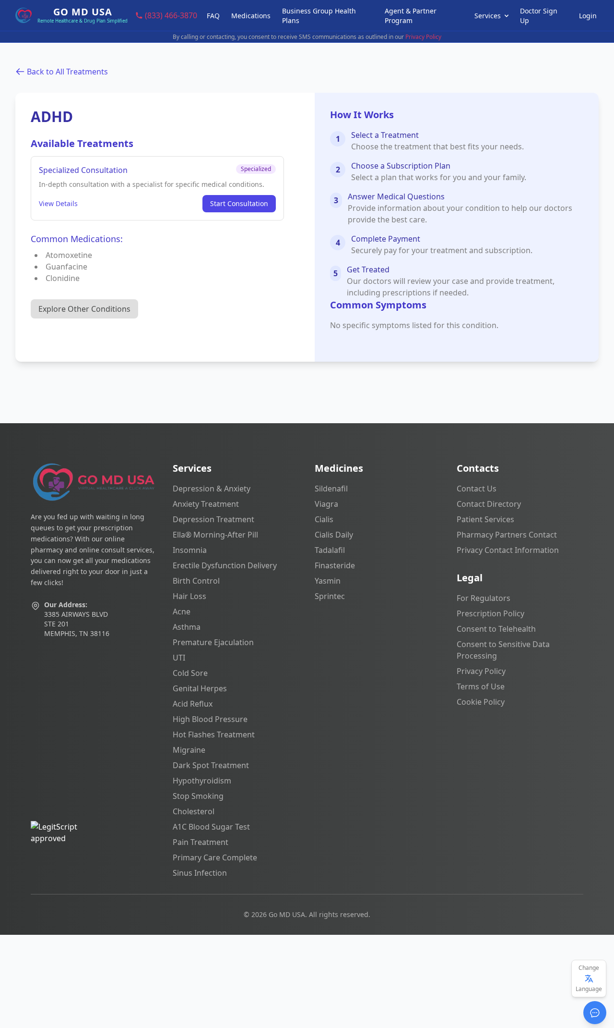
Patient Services (485, 519)
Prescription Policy (490, 613)
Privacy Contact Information (508, 550)
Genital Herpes (200, 688)
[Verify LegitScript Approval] (94, 850)
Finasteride (335, 565)
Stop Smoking (198, 796)
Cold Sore (190, 673)
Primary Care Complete (215, 857)
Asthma (187, 627)
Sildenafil (331, 488)
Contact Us (476, 488)
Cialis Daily (334, 534)
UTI (179, 657)
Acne (181, 611)
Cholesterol (193, 811)
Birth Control (196, 580)
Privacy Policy (423, 37)
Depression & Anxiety (211, 488)
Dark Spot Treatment (211, 765)
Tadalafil (330, 550)
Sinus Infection (200, 873)
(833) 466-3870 (171, 15)
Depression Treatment (213, 519)
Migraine (189, 750)
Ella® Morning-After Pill (215, 534)
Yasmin (328, 580)
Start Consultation (239, 203)
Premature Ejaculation (213, 642)
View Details (58, 203)
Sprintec (330, 596)
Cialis (324, 519)
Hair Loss (189, 596)
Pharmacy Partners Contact (507, 534)
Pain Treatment (200, 842)
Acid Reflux (193, 703)
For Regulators (483, 598)
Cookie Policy (481, 702)
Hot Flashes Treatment (214, 734)
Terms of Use (481, 686)
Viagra (326, 504)
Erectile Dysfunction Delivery (225, 565)
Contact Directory (489, 504)
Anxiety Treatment (206, 504)
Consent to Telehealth (496, 629)
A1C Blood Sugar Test (211, 826)
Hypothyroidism (202, 780)
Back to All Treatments (67, 71)
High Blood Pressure (210, 719)
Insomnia (190, 550)
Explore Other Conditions (84, 309)
